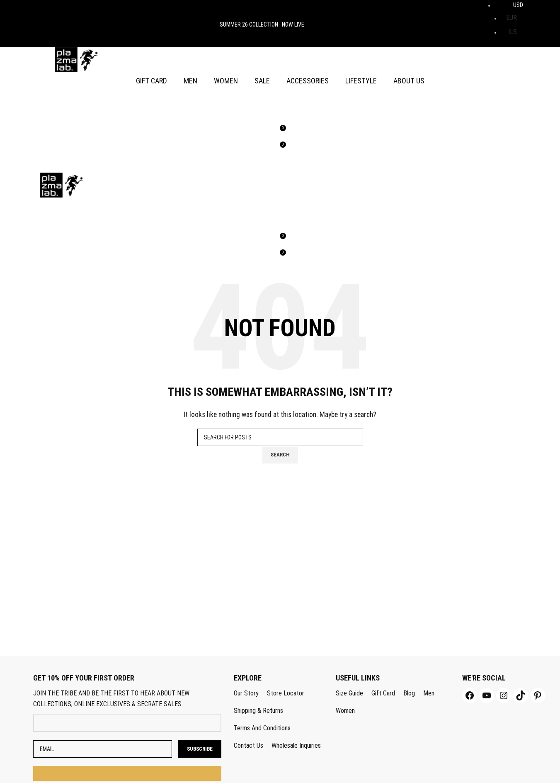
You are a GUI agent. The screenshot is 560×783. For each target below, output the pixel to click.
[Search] (280, 114)
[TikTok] (520, 695)
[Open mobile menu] (280, 164)
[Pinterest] (537, 695)
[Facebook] (469, 695)
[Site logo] (76, 59)
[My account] (280, 98)
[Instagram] (503, 695)
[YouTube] (486, 695)
